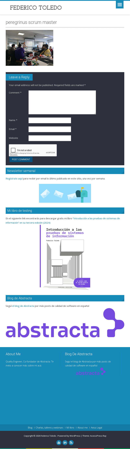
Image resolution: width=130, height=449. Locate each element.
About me (83, 427)
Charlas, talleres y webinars (49, 427)
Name (13, 120)
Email (12, 129)
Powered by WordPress (69, 435)
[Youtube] (58, 442)
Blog (30, 427)
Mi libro (70, 427)
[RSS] (71, 442)
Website (13, 137)
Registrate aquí (14, 178)
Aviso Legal (96, 427)
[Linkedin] (65, 442)
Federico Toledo (49, 435)
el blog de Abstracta (23, 305)
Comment (15, 92)
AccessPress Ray (98, 435)
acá (39, 365)
